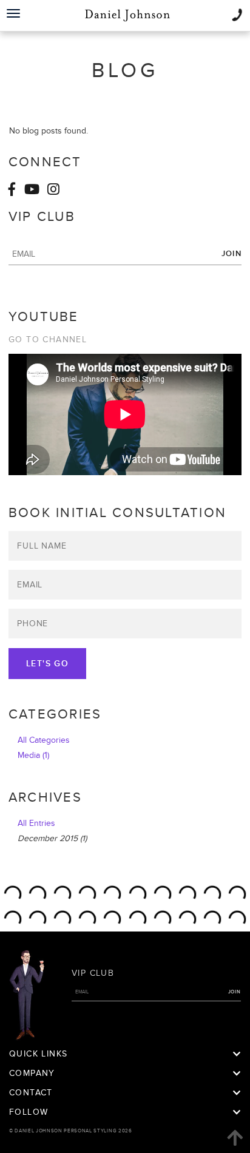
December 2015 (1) (52, 838)
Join (231, 254)
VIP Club (93, 973)
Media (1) (33, 755)
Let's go (47, 663)
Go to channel (47, 339)
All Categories (44, 740)
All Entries (36, 823)
